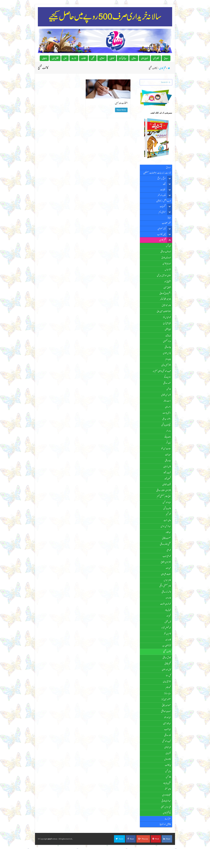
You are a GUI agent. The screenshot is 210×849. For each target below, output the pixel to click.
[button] (119, 839)
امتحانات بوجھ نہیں (121, 103)
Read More (121, 110)
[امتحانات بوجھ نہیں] (108, 97)
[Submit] (169, 82)
